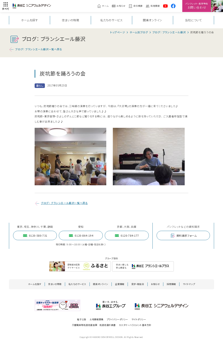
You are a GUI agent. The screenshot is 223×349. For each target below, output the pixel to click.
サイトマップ (189, 284)
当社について (193, 20)
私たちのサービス (111, 20)
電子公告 (81, 319)
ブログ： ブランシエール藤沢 (169, 32)
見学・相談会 (137, 284)
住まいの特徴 (70, 20)
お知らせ (121, 5)
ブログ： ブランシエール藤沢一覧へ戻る (38, 49)
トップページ (117, 32)
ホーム (105, 5)
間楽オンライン (152, 20)
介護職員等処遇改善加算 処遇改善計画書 (94, 325)
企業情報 (119, 284)
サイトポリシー (139, 319)
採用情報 (155, 5)
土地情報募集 (96, 319)
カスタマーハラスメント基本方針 (135, 325)
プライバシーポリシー (117, 319)
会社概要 (137, 5)
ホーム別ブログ (139, 32)
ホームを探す (29, 20)
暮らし (40, 85)
